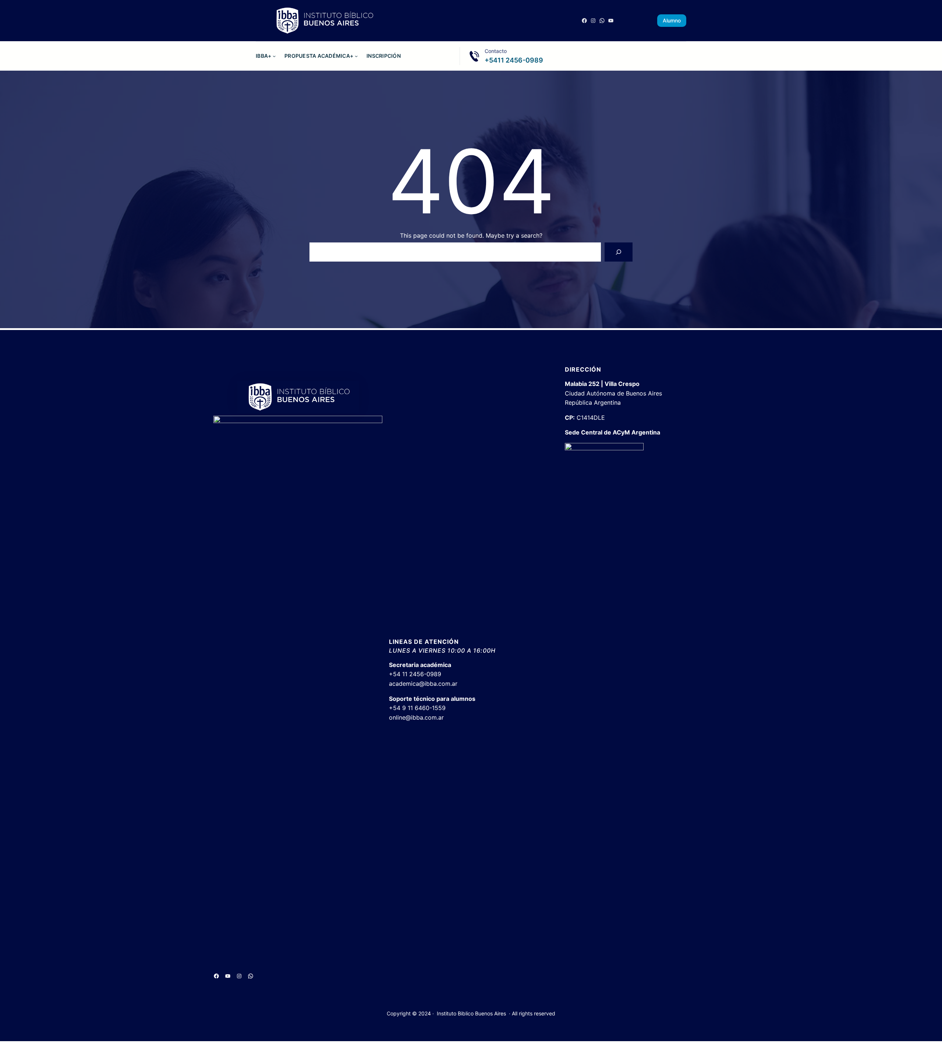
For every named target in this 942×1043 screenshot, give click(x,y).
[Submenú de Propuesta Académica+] (356, 55)
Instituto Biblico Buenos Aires (471, 1013)
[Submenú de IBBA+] (274, 55)
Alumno (672, 20)
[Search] (619, 252)
